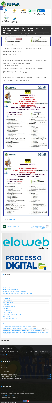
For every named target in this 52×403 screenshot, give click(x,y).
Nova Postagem (10, 225)
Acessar (49, 374)
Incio (4, 33)
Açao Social (12, 219)
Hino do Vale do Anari (5, 356)
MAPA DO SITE (4, 354)
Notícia (7, 33)
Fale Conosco (48, 367)
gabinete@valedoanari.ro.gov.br (7, 395)
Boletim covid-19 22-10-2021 (13, 226)
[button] (1, 8)
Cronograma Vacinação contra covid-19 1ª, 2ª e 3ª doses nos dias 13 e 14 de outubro (38, 227)
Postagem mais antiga (40, 225)
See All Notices (6, 336)
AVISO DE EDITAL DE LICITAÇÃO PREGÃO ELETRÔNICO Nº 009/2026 (17, 326)
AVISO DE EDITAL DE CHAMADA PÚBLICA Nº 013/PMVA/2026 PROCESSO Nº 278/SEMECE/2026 (22, 330)
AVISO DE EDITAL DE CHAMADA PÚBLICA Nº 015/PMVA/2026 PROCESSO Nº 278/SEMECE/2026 (22, 328)
